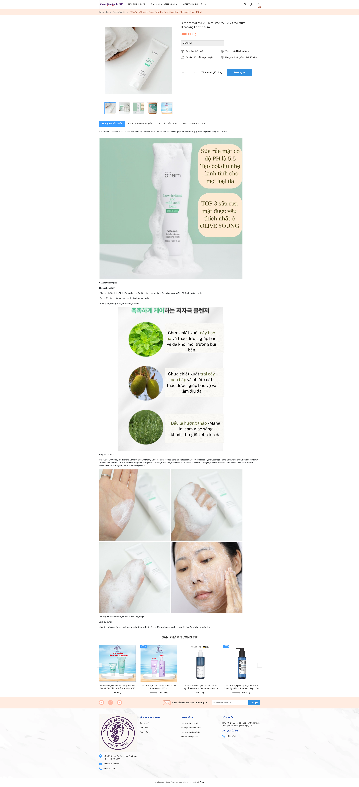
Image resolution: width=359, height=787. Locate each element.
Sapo (202, 782)
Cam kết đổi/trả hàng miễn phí (199, 57)
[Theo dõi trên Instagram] (110, 702)
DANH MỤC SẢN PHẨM (163, 4)
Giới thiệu (144, 728)
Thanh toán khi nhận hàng (237, 51)
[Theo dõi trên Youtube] (119, 702)
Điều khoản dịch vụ (189, 737)
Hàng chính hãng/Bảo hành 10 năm (241, 57)
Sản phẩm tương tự (179, 637)
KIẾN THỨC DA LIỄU (193, 4)
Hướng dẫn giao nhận (190, 732)
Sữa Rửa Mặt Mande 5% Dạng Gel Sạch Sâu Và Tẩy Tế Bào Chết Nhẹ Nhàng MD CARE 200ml (117, 687)
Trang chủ (144, 723)
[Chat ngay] (101, 702)
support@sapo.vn (111, 764)
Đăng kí (254, 703)
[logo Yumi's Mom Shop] (118, 733)
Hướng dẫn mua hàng (190, 723)
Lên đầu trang (350, 785)
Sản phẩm (144, 732)
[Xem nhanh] (117, 660)
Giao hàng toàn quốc (195, 51)
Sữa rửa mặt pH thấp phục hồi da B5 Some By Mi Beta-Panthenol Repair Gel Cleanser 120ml (241, 687)
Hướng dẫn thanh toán (191, 728)
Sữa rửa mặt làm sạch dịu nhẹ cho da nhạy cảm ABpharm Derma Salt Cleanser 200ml (200, 687)
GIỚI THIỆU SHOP (136, 4)
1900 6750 (231, 736)
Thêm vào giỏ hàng (211, 72)
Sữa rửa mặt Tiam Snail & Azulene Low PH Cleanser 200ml (158, 687)
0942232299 (109, 769)
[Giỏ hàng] (258, 4)
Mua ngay (239, 72)
